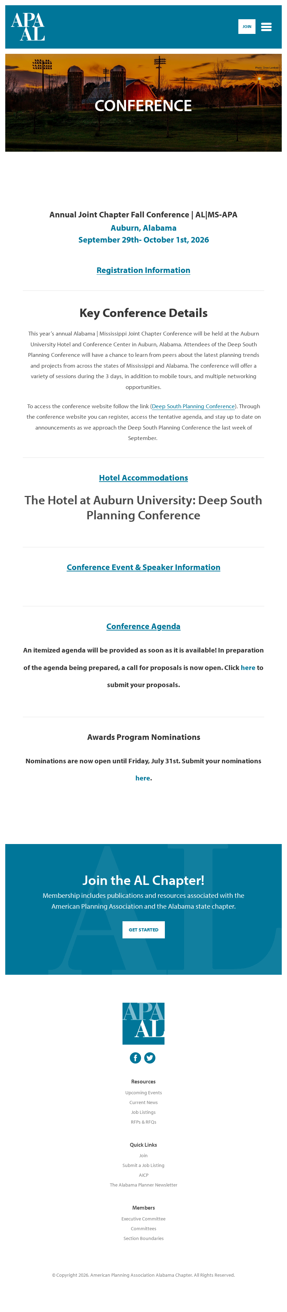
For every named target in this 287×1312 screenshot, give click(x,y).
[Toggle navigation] (266, 27)
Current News (144, 1102)
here (248, 667)
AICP (143, 1175)
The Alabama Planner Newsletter (143, 1185)
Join (143, 1155)
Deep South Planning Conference (193, 406)
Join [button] (247, 26)
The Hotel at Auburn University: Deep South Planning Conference (143, 506)
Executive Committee (143, 1219)
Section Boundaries (144, 1238)
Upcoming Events (143, 1092)
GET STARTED (144, 930)
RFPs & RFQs (143, 1122)
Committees (143, 1228)
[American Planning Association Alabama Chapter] (28, 27)
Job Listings (143, 1112)
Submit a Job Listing (143, 1165)
